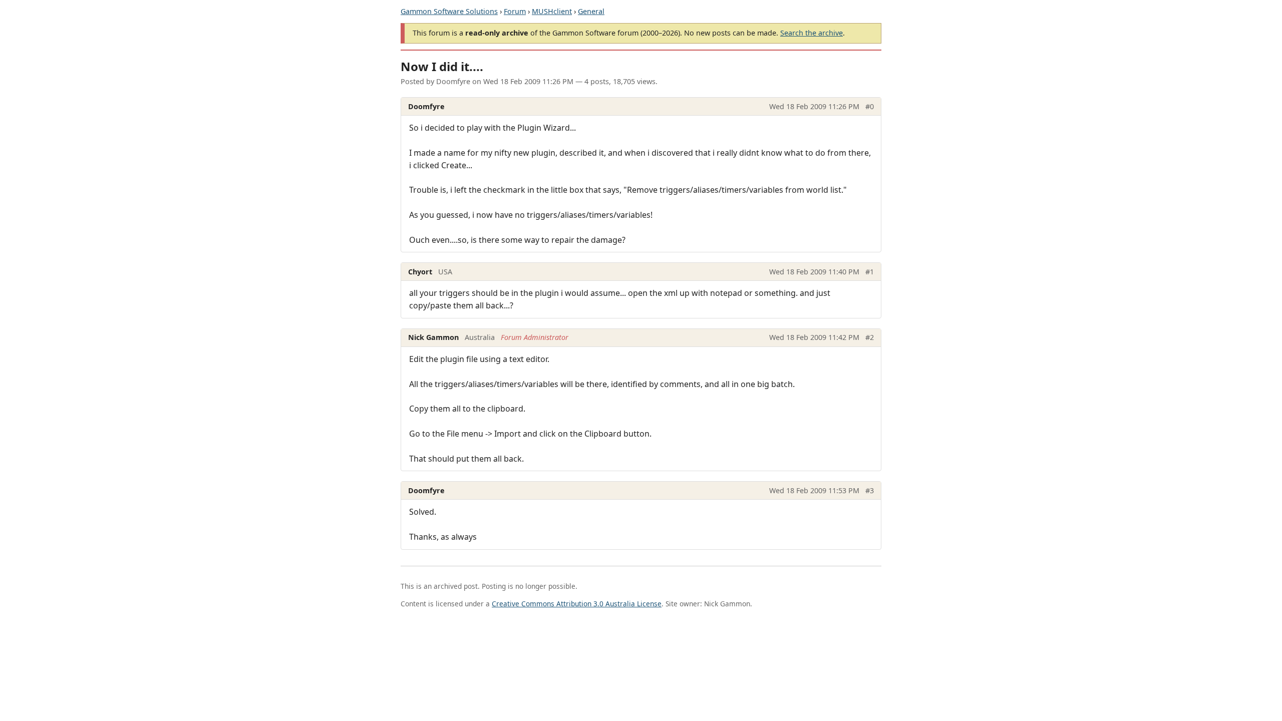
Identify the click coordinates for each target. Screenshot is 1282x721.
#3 (869, 490)
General (591, 11)
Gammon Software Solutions (449, 11)
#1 (869, 271)
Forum (515, 11)
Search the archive (811, 33)
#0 (869, 106)
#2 (869, 337)
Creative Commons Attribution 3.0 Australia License (577, 603)
